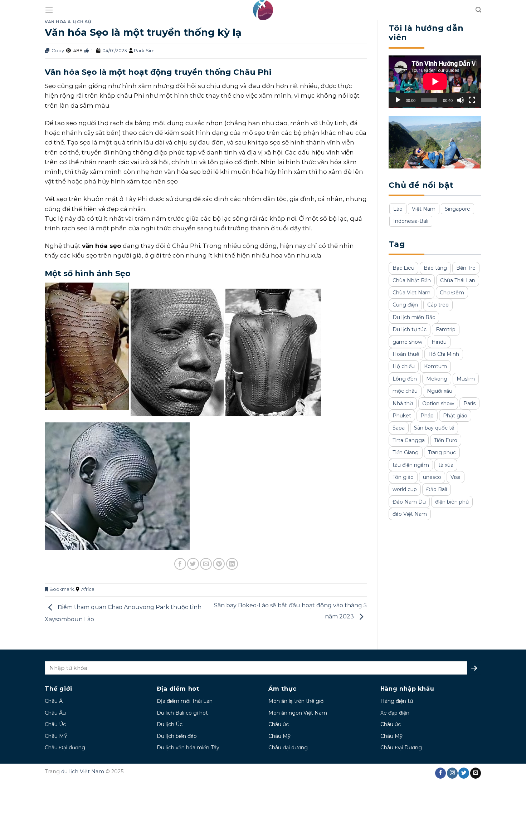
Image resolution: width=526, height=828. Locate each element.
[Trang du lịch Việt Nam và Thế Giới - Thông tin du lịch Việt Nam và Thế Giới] (263, 10)
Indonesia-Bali (410, 221)
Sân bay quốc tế (434, 428)
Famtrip (446, 329)
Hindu (439, 342)
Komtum (435, 366)
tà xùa (445, 465)
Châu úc (278, 724)
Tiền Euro (445, 440)
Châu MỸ (56, 736)
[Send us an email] (475, 773)
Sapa (399, 428)
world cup (405, 489)
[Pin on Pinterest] (219, 564)
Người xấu (439, 391)
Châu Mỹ (279, 736)
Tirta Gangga (409, 440)
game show (407, 342)
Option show (438, 403)
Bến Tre (466, 268)
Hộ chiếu (404, 366)
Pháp (427, 415)
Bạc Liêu (403, 268)
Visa (455, 477)
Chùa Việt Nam (411, 292)
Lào (398, 209)
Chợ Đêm (452, 292)
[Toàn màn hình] (472, 100)
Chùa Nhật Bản (412, 280)
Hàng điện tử (396, 701)
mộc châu (405, 391)
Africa (87, 589)
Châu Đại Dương (401, 747)
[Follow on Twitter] (463, 773)
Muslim (466, 379)
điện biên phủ (452, 502)
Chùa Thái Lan (457, 280)
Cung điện (405, 305)
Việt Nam (423, 209)
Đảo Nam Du (409, 502)
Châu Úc (55, 724)
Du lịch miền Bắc (414, 317)
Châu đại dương (288, 747)
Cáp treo (438, 305)
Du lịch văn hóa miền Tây (188, 747)
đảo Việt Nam (410, 514)
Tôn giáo (403, 477)
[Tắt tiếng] (460, 100)
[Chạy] (397, 100)
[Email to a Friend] (206, 564)
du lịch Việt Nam (82, 771)
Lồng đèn (405, 379)
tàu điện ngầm (411, 465)
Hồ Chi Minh (443, 354)
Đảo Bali (436, 489)
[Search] (478, 10)
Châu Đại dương (65, 747)
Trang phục (442, 452)
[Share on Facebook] (180, 564)
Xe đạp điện (394, 713)
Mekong (436, 379)
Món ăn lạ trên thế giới (296, 701)
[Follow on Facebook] (440, 773)
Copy (57, 50)
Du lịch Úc (169, 724)
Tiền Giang (406, 452)
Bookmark (61, 589)
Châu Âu (55, 713)
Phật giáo (455, 415)
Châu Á (54, 701)
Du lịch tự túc (410, 329)
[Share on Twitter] (193, 564)
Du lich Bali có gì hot (182, 713)
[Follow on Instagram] (452, 773)
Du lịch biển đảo (177, 736)
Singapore (457, 209)
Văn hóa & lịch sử (68, 21)
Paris (469, 403)
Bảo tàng (435, 268)
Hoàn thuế (406, 354)
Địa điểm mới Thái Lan (185, 701)
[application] (435, 81)
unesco (432, 477)
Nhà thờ (403, 403)
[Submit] (474, 668)
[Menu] (49, 10)
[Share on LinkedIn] (232, 564)
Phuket (402, 415)
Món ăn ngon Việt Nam (297, 713)
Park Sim (144, 50)
